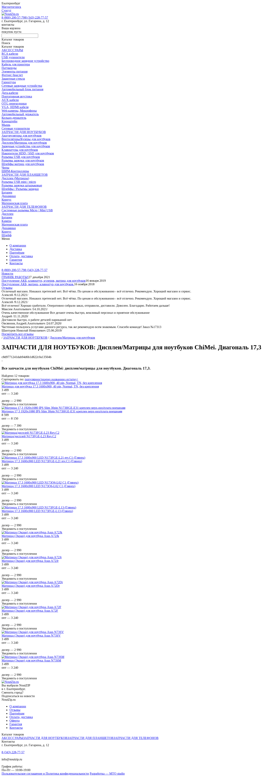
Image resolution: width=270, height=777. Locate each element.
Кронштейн (9, 121)
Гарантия (15, 259)
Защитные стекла (13, 78)
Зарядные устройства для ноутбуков (26, 146)
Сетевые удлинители (16, 128)
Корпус (6, 199)
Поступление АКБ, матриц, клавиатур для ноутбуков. (38, 284)
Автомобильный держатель (20, 114)
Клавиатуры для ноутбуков (20, 149)
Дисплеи (7, 214)
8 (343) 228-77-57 (36, 17)
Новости (7, 273)
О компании (17, 245)
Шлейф (6, 235)
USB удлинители (13, 57)
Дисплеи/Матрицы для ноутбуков (24, 142)
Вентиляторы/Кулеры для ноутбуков (26, 139)
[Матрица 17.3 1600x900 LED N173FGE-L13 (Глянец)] (39, 507)
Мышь (6, 125)
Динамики (9, 196)
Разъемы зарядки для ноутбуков (23, 160)
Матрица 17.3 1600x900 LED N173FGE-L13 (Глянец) (37, 511)
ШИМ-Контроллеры (15, 171)
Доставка (15, 249)
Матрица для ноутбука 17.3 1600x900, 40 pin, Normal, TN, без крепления (50, 386)
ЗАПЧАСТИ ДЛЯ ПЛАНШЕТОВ (25, 174)
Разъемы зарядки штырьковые (22, 185)
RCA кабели (10, 53)
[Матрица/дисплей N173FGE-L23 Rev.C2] (30, 432)
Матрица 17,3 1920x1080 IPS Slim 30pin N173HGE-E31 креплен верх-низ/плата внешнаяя (62, 411)
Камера (6, 221)
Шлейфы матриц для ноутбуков (23, 164)
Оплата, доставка (21, 256)
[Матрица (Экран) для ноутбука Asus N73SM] (33, 657)
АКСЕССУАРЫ (12, 50)
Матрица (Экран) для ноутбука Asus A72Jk (30, 536)
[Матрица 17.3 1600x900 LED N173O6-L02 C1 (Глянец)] (40, 482)
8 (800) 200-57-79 (13, 17)
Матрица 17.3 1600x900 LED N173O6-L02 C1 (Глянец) (38, 486)
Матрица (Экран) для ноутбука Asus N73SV (31, 635)
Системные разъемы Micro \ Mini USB (27, 210)
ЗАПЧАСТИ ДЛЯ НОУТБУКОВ (24, 132)
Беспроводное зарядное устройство (25, 60)
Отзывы (7, 287)
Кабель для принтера (16, 64)
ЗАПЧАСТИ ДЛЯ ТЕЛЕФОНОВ (24, 206)
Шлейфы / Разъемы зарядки (20, 189)
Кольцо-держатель (14, 117)
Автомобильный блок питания (22, 89)
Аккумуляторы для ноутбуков (22, 135)
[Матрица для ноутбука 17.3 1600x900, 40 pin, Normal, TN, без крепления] (52, 383)
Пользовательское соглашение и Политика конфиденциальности (45, 773)
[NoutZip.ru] (10, 14)
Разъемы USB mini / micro (19, 181)
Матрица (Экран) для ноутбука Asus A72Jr (30, 560)
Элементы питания (14, 71)
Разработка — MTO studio (107, 773)
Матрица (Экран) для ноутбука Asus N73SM (31, 660)
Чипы (5, 167)
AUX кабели (10, 100)
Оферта (14, 720)
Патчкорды (9, 68)
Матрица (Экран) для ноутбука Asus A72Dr (31, 585)
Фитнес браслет (12, 75)
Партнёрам (16, 252)
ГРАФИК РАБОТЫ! (15, 277)
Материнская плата (15, 203)
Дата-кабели (10, 93)
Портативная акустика (17, 96)
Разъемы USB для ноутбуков (21, 157)
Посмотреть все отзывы (18, 334)
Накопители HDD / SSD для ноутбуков (28, 153)
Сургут (6, 10)
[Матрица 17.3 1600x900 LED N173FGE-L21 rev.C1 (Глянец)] (43, 457)
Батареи (7, 192)
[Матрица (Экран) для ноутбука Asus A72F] (31, 607)
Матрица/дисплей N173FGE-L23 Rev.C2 (29, 436)
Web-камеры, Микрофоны (19, 110)
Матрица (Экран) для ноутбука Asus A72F (30, 610)
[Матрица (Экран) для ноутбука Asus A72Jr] (32, 557)
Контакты (16, 263)
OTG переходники (14, 103)
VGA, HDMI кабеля (15, 107)
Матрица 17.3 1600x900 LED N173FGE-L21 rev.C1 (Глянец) (42, 461)
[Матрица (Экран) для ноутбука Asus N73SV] (33, 632)
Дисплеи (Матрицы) (15, 178)
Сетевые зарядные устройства (22, 85)
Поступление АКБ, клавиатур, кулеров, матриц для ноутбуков (44, 280)
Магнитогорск (11, 7)
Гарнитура (9, 82)
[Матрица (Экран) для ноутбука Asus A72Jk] (32, 532)
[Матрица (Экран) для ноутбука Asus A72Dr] (32, 582)
